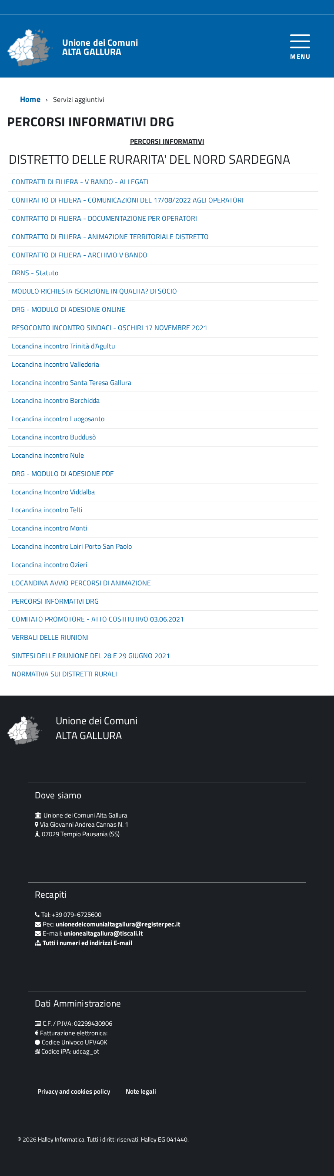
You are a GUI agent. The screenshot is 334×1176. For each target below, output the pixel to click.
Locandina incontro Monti (49, 528)
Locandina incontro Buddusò (54, 437)
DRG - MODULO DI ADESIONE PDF (63, 473)
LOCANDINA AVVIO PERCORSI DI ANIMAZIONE (81, 583)
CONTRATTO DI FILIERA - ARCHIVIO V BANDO (79, 255)
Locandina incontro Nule (48, 455)
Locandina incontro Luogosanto (58, 418)
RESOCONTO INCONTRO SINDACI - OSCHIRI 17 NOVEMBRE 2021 (109, 327)
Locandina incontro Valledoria (55, 364)
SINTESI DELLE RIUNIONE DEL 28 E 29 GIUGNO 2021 (91, 655)
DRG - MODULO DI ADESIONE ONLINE (68, 309)
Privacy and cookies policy (73, 1091)
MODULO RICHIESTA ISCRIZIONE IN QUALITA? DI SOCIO (94, 291)
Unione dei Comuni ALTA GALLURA (100, 47)
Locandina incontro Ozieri (49, 564)
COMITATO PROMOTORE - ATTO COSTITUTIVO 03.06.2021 (98, 619)
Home (30, 99)
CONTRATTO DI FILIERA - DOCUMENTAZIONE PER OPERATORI (104, 218)
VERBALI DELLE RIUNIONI (50, 637)
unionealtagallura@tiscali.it (103, 933)
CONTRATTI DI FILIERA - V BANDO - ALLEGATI (80, 181)
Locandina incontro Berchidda (56, 400)
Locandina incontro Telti (47, 509)
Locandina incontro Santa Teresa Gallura (71, 382)
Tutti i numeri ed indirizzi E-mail (87, 943)
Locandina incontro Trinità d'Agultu (63, 346)
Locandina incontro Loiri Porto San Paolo (72, 546)
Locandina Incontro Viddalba (53, 492)
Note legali (141, 1091)
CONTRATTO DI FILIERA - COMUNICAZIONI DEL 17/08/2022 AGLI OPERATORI (128, 200)
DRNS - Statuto (35, 272)
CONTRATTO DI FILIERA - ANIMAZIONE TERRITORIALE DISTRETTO (110, 236)
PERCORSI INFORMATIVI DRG (55, 601)
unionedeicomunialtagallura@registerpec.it (118, 924)
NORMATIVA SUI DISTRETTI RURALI (64, 674)
